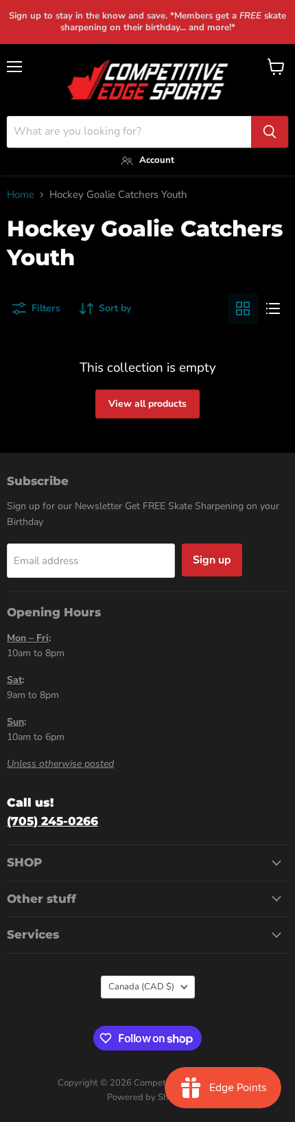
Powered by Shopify (147, 1097)
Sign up (212, 560)
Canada (141, 986)
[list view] (273, 308)
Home (20, 195)
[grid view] (243, 308)
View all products (147, 403)
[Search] (269, 132)
